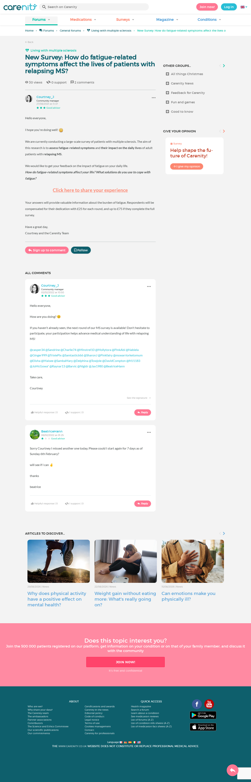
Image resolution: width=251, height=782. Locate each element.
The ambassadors (38, 716)
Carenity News (182, 83)
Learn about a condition (145, 713)
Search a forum (140, 709)
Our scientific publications (43, 729)
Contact (89, 729)
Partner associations (40, 719)
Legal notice (92, 719)
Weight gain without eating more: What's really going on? (125, 599)
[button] (41, 20)
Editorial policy (93, 713)
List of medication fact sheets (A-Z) (151, 726)
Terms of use (92, 723)
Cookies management (98, 726)
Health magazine (141, 706)
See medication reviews (145, 716)
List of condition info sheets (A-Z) (150, 723)
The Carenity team (38, 713)
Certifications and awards (100, 706)
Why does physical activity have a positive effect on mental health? (56, 599)
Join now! (207, 7)
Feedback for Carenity (188, 93)
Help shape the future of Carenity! (191, 153)
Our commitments (39, 733)
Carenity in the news (96, 709)
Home (29, 30)
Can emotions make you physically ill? (189, 596)
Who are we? (35, 706)
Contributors (35, 723)
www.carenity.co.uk (72, 746)
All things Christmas (187, 74)
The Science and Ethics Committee (48, 726)
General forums (70, 30)
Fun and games (183, 102)
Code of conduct (94, 716)
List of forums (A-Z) (142, 719)
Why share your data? (40, 709)
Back (30, 42)
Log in (229, 7)
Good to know (182, 112)
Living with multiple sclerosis (111, 30)
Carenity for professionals (100, 733)
